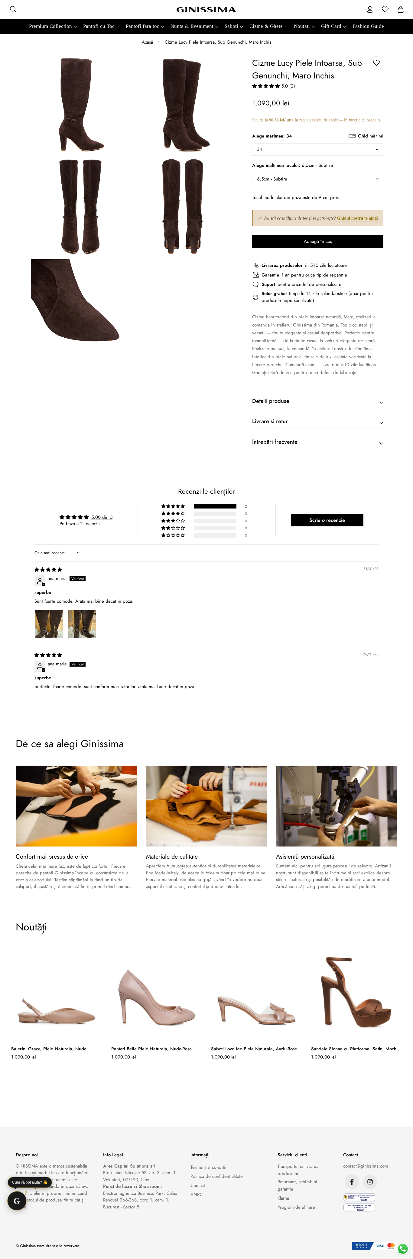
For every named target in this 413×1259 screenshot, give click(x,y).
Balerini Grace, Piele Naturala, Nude (48, 1048)
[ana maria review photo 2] (81, 623)
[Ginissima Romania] (207, 9)
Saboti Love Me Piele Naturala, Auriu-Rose (254, 1048)
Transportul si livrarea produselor (298, 1170)
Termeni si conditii (208, 1167)
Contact (197, 1185)
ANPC (196, 1194)
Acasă (147, 42)
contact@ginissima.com (365, 1166)
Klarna (283, 1198)
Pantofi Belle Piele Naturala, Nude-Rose (151, 1048)
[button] (266, 86)
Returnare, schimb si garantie (297, 1185)
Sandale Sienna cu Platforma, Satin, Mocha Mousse (355, 1048)
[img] (48, 569)
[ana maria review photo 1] (48, 623)
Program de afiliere (296, 1207)
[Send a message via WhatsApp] (403, 1249)
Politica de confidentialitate (216, 1176)
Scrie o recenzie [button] (327, 520)
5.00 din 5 (101, 517)
